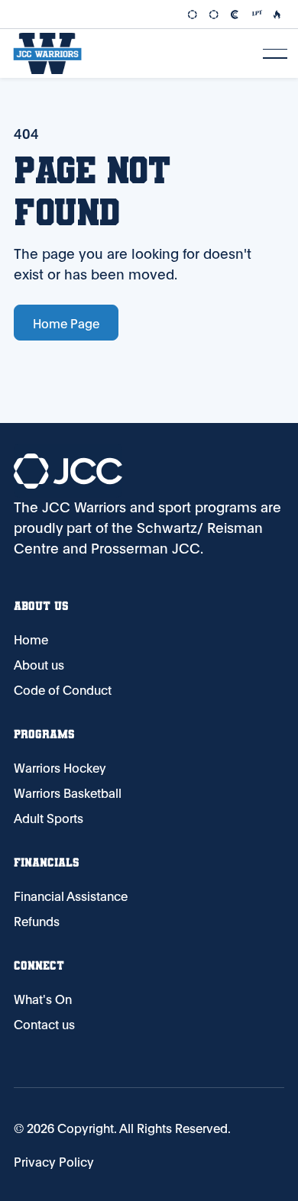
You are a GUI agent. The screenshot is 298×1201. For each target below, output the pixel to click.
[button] (275, 53)
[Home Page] (47, 53)
